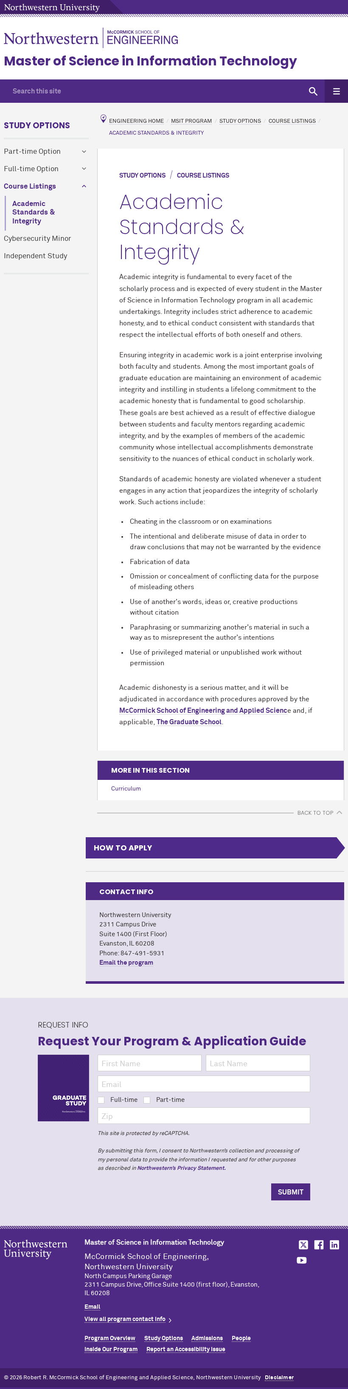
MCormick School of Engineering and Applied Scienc (203, 710)
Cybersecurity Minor (37, 239)
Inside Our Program (111, 1349)
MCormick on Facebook (318, 1244)
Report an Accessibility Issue (185, 1349)
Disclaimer (279, 1378)
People (241, 1338)
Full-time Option (31, 169)
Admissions (207, 1338)
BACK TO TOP (315, 812)
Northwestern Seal (44, 1262)
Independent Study (35, 256)
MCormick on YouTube (301, 1260)
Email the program (126, 963)
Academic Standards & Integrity (33, 213)
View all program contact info (125, 1319)
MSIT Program (191, 121)
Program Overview (109, 1338)
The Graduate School (189, 722)
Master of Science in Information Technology (150, 61)
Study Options (37, 125)
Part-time (170, 1100)
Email (92, 1307)
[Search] (313, 91)
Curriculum (126, 789)
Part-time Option (32, 151)
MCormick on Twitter (301, 1244)
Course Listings (30, 186)
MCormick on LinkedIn (334, 1244)
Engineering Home (136, 121)
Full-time (124, 1100)
